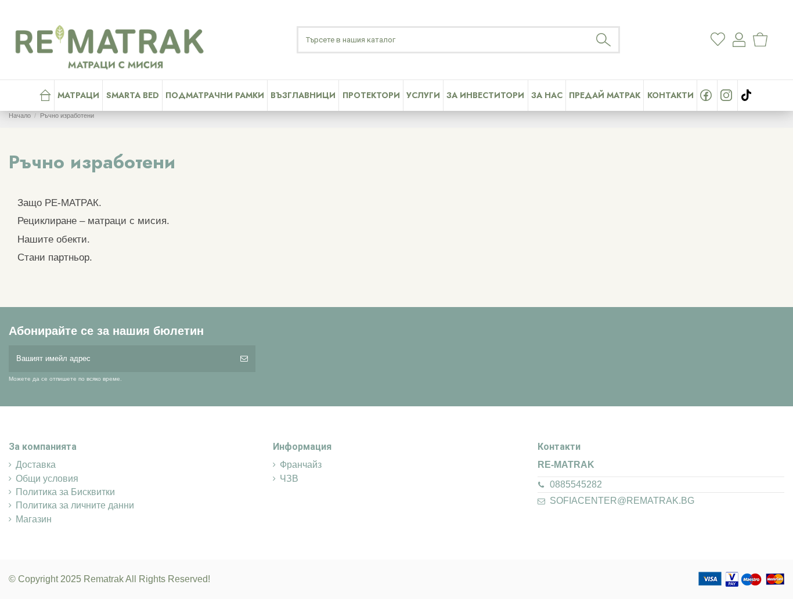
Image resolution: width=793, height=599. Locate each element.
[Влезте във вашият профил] (739, 40)
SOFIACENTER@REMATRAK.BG (622, 501)
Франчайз (301, 465)
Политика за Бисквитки (65, 492)
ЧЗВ (289, 478)
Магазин (34, 519)
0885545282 (576, 484)
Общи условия (47, 478)
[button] (423, 95)
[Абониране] (244, 358)
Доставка (36, 465)
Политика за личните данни (75, 505)
